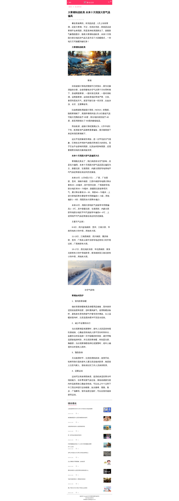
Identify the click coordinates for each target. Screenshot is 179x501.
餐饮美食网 (92, 496)
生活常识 (78, 7)
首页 (70, 7)
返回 (70, 2)
